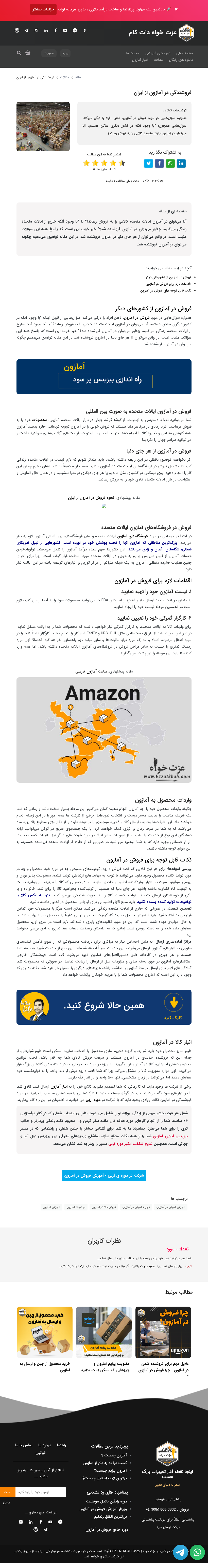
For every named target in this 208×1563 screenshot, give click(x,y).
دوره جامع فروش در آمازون (106, 1530)
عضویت (49, 53)
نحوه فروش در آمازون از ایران (91, 498)
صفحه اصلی (184, 53)
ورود (65, 53)
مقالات (158, 60)
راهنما (61, 1445)
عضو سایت (147, 1266)
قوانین (41, 1453)
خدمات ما (132, 53)
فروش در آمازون (137, 318)
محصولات (39, 420)
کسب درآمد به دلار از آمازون (105, 1463)
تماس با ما (23, 1445)
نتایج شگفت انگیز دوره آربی (131, 1144)
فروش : (167, 1510)
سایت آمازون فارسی (91, 671)
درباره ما (44, 1445)
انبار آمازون (58, 1087)
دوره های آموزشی (157, 53)
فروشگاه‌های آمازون (133, 536)
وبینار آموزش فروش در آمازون (103, 1509)
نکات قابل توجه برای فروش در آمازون (166, 290)
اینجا (81, 1266)
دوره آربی (93, 1100)
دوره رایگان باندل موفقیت (106, 1501)
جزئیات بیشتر (43, 9)
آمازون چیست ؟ (114, 1455)
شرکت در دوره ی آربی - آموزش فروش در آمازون (104, 1175)
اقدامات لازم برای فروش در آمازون (169, 284)
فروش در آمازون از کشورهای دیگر (169, 277)
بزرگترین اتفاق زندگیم (110, 1517)
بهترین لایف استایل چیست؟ (104, 1478)
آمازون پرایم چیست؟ (110, 1471)
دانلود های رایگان (181, 60)
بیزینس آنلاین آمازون (170, 1136)
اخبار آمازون (140, 60)
